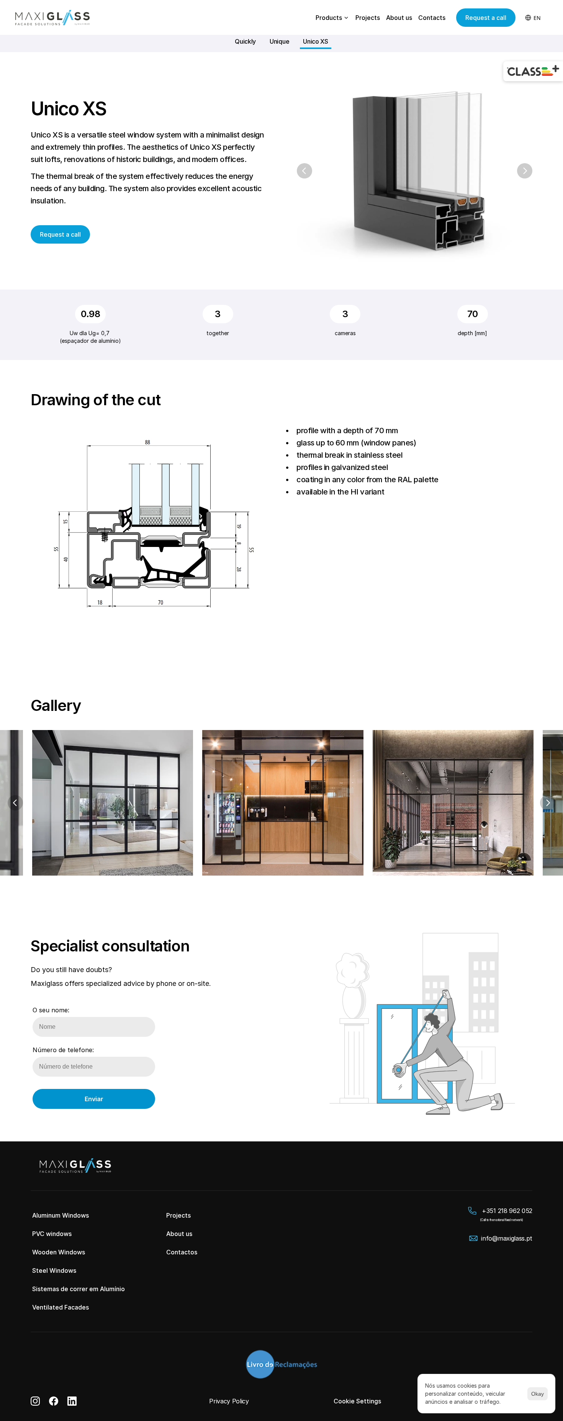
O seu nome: (51, 1010)
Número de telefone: (63, 1050)
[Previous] (304, 170)
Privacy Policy (229, 1401)
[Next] (524, 170)
